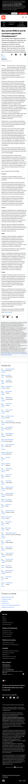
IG (3, 685)
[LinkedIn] (25, 54)
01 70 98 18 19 (10, 669)
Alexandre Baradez (10, 369)
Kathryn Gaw (9, 474)
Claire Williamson (10, 433)
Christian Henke (9, 421)
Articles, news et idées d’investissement (10, 605)
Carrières (10, 775)
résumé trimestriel (7, 354)
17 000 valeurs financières (21, 24)
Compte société (6, 636)
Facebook (3, 698)
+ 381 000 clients (11, 23)
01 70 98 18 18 (6, 666)
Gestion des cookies (17, 687)
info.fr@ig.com (6, 667)
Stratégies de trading (6, 599)
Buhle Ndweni (9, 397)
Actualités (5, 648)
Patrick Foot (8, 504)
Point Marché (4, 601)
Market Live (5, 654)
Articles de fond (5, 603)
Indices (4, 619)
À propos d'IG (6, 690)
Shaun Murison (9, 547)
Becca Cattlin (9, 391)
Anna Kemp (8, 375)
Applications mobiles (8, 642)
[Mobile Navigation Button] (26, 17)
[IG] (3, 17)
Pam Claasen (8, 499)
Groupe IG (3, 58)
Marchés (4, 614)
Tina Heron (8, 565)
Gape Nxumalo (9, 452)
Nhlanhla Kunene (10, 487)
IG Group (4, 775)
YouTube (14, 698)
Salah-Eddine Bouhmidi (11, 533)
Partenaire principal (9, 767)
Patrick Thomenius (10, 510)
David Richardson (10, 439)
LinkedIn (10, 698)
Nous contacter (6, 662)
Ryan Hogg (8, 528)
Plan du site (7, 685)
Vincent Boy (8, 576)
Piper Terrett (8, 516)
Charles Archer (9, 409)
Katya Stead (8, 481)
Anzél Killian (8, 380)
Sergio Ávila (8, 540)
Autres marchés (6, 624)
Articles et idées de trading (7, 597)
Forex (3, 617)
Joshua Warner (9, 468)
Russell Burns (9, 521)
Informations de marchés (9, 656)
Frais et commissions (7, 634)
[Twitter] (21, 54)
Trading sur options (7, 632)
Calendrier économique (8, 658)
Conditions (21, 685)
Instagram (18, 698)
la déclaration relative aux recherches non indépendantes (14, 353)
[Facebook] (16, 54)
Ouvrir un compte (23, 13)
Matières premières (7, 622)
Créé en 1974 (3, 24)
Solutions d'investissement (9, 628)
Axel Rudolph (9, 386)
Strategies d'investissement (7, 607)
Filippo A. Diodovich (10, 444)
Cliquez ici (10, 674)
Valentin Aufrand (9, 570)
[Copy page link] (11, 54)
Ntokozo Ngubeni (10, 493)
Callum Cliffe (9, 403)
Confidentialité (6, 687)
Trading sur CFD (6, 630)
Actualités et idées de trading (10, 650)
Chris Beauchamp (10, 416)
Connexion (14, 13)
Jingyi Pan (8, 463)
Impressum (15, 685)
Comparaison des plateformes (10, 644)
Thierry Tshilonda (9, 553)
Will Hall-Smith (9, 582)
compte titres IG (8, 312)
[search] (23, 17)
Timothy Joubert (9, 559)
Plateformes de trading (8, 640)
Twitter (7, 698)
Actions (4, 620)
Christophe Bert (9, 427)
